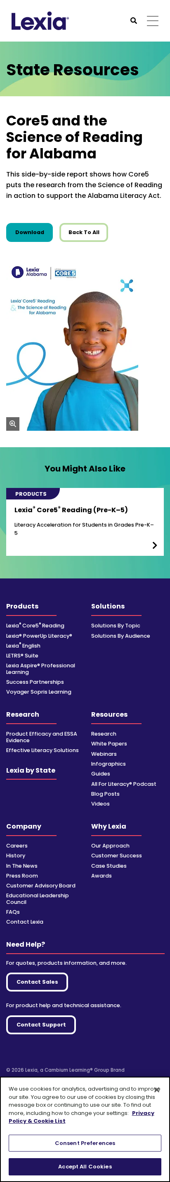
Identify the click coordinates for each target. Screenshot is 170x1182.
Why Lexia (108, 826)
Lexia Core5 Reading (35, 625)
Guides (100, 773)
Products (22, 606)
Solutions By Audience (120, 635)
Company (23, 826)
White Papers (109, 743)
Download (34, 232)
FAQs (13, 911)
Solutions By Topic (115, 625)
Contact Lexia (24, 921)
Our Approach (110, 845)
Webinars (104, 753)
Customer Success (116, 855)
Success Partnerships (35, 681)
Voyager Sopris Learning (38, 691)
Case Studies (109, 865)
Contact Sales (37, 981)
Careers (17, 845)
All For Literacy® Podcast (123, 783)
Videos (100, 803)
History (15, 855)
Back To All (83, 232)
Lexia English (23, 645)
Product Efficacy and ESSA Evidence (41, 736)
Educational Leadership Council (37, 898)
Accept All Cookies (84, 1166)
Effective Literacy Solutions (42, 750)
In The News (22, 865)
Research (22, 714)
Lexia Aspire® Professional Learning (40, 668)
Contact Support (41, 1024)
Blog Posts (105, 793)
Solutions (108, 606)
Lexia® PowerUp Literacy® (39, 635)
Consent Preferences (85, 1143)
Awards (101, 875)
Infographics (108, 763)
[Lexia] (40, 21)
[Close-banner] (157, 1090)
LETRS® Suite (22, 655)
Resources (109, 714)
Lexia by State (30, 770)
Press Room (22, 875)
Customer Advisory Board (41, 885)
